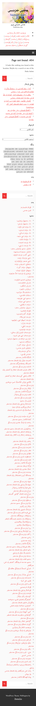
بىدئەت (14, 39)
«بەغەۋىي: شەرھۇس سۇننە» (23, 264)
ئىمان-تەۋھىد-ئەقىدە (19, 151)
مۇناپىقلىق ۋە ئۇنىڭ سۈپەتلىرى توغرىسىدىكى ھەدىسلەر (19, 632)
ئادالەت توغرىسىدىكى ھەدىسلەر (21, 367)
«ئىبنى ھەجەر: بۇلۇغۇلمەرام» (23, 261)
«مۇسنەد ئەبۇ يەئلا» (25, 317)
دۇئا (16, 42)
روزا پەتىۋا (18, 159)
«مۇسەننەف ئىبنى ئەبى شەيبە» (22, 336)
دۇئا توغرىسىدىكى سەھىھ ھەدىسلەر (20, 503)
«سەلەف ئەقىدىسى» (25, 295)
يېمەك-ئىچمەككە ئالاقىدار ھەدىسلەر (21, 677)
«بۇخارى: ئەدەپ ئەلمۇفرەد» (22, 280)
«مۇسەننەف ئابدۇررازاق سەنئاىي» (21, 332)
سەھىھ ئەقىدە (20, 164)
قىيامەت (7, 42)
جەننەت (26, 42)
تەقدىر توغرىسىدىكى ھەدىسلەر (22, 450)
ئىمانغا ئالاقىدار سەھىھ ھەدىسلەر (21, 419)
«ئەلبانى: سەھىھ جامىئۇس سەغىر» (21, 249)
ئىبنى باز (25, 151)
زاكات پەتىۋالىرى (30, 161)
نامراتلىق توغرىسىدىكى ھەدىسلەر (21, 640)
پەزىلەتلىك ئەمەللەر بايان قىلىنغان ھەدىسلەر (18, 432)
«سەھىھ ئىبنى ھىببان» (24, 301)
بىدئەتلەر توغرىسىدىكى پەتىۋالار (9, 151)
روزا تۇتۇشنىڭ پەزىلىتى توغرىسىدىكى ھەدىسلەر (17, 531)
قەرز (15, 167)
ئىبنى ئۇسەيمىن (30, 151)
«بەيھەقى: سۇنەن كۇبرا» (24, 267)
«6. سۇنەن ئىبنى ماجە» (24, 236)
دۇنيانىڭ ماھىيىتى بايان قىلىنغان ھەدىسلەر (19, 509)
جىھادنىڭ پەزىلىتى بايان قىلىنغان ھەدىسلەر (18, 485)
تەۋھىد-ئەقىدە (20, 36)
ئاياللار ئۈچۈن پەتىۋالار (9, 149)
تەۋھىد (32, 156)
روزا (22, 159)
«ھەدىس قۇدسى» (26, 354)
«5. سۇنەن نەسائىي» (25, 233)
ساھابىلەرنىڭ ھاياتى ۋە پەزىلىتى (22, 553)
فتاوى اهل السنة (26, 581)
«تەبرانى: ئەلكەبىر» (25, 286)
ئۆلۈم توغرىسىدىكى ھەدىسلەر (22, 398)
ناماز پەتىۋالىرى (27, 169)
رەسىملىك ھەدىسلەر (11, 45)
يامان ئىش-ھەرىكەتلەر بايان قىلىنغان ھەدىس (18, 671)
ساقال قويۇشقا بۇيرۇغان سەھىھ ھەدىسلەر (18, 547)
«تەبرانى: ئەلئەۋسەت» (24, 283)
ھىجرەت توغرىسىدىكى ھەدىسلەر (21, 658)
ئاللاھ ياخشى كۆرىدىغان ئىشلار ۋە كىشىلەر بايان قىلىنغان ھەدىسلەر (19, 377)
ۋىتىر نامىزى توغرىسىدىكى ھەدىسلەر (20, 661)
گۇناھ (7, 169)
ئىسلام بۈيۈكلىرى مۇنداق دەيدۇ (21, 407)
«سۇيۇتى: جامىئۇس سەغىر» (23, 308)
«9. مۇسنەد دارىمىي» (24, 245)
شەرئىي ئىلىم (14, 164)
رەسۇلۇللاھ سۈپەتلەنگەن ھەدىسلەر (21, 516)
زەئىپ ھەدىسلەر (26, 537)
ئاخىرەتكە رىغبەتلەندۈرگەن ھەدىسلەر (20, 363)
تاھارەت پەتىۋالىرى (20, 154)
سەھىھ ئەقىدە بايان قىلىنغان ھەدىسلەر (20, 559)
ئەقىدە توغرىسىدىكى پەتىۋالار (22, 394)
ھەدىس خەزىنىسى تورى (18, 25)
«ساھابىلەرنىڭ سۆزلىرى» (23, 292)
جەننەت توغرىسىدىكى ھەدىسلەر (21, 472)
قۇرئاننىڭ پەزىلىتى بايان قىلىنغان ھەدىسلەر (19, 590)
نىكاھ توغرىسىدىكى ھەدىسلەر (22, 649)
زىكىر (12, 42)
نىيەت (22, 169)
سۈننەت (7, 36)
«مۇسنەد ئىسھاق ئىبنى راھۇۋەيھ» (21, 320)
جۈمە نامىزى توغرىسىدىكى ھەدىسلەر (10, 156)
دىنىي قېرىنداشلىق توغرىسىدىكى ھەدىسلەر (19, 512)
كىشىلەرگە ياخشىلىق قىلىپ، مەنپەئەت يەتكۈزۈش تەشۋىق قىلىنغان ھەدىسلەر (21, 601)
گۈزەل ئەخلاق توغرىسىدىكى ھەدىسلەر (19, 624)
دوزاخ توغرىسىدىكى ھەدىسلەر (22, 491)
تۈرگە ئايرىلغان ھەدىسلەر (24, 466)
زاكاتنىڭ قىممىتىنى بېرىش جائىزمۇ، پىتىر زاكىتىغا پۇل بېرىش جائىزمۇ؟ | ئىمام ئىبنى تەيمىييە (20, 111)
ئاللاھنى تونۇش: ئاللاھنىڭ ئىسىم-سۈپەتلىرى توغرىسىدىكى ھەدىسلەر (20, 383)
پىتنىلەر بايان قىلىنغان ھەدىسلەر (22, 441)
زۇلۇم (21, 161)
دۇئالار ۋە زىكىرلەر (25, 506)
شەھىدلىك (9, 164)
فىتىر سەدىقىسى (24, 167)
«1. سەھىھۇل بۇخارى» (24, 221)
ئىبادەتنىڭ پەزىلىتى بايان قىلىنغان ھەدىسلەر (18, 404)
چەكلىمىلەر (11, 169)
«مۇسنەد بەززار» (26, 323)
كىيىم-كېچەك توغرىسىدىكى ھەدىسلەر (20, 612)
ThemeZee (18, 699)
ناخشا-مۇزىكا (6, 167)
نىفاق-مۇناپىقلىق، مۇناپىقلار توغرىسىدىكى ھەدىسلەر (20, 644)
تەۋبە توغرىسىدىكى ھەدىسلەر (22, 460)
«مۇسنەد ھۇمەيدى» (25, 329)
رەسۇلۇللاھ (26, 39)
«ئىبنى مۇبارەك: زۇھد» (24, 258)
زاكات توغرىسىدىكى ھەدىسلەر (22, 534)
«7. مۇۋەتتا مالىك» (25, 239)
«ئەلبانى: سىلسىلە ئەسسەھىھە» (22, 252)
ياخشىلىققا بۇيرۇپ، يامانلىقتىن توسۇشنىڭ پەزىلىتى (20, 666)
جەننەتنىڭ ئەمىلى (30, 159)
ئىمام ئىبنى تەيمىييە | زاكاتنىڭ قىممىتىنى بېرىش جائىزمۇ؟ (19, 118)
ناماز (32, 169)
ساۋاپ (13, 161)
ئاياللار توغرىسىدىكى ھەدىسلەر (22, 388)
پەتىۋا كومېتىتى (17, 169)
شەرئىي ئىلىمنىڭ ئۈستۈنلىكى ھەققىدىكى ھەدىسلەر (21, 570)
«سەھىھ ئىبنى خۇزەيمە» (24, 298)
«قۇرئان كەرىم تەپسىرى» (23, 149)
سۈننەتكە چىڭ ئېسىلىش (28, 164)
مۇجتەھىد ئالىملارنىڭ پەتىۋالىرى (16, 33)
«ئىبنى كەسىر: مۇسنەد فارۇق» (22, 255)
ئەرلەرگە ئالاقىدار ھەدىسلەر (23, 391)
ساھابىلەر (17, 161)
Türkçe (31, 149)
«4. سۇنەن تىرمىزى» (25, 230)
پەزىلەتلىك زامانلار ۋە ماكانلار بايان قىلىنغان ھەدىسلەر (19, 436)
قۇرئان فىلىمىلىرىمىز (26, 181)
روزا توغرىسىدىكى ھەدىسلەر (23, 528)
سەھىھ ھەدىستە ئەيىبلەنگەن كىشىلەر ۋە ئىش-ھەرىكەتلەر (18, 563)
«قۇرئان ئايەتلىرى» (25, 311)
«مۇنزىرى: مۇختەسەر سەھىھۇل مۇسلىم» (19, 339)
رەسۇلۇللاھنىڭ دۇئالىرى (24, 525)
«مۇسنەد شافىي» (26, 326)
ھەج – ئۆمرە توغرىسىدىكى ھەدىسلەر (20, 652)
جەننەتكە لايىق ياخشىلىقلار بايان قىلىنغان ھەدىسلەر (20, 476)
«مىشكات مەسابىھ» (25, 342)
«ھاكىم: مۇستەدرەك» (24, 351)
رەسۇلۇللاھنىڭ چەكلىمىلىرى (23, 522)
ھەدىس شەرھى (19, 172)
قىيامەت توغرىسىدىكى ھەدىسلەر (21, 593)
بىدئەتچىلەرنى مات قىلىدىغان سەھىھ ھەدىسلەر (17, 429)
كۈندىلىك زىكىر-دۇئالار (24, 596)
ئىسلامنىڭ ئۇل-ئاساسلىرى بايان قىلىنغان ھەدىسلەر (20, 411)
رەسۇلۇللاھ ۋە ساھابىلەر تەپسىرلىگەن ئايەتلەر (18, 519)
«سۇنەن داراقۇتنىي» (25, 304)
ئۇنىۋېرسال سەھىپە (25, 401)
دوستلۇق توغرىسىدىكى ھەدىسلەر (21, 500)
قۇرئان (13, 36)
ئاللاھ (27, 36)
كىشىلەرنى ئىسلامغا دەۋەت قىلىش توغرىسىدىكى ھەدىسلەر (22, 607)
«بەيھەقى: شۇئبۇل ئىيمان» (23, 270)
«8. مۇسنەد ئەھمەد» (24, 242)
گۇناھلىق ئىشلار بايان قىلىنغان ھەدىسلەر (19, 621)
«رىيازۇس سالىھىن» (25, 289)
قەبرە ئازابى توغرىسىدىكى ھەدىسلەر (20, 584)
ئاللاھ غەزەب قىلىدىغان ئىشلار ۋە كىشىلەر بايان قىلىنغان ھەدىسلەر (18, 371)
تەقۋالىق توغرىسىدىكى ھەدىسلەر (22, 453)
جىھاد (20, 156)
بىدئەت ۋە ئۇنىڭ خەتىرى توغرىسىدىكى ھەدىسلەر (21, 424)
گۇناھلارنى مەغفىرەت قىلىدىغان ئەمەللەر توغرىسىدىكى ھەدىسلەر (20, 616)
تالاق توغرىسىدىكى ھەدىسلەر (22, 444)
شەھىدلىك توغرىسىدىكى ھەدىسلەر (21, 578)
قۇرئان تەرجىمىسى (25, 587)
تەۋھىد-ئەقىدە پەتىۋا (25, 156)
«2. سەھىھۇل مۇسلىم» (24, 224)
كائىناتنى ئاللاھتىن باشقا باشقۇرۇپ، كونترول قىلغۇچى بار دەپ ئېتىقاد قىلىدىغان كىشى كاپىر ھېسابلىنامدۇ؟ (19, 104)
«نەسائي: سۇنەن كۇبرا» (24, 345)
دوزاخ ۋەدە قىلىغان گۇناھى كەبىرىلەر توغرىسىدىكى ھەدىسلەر (21, 495)
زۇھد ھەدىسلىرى (26, 540)
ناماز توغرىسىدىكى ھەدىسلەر (23, 637)
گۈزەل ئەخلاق (23, 45)
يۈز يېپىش (28, 674)
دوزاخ (21, 42)
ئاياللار (19, 39)
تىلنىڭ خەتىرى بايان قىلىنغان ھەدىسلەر (19, 469)
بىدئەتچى (31, 154)
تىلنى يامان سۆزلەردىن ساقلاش (10, 154)
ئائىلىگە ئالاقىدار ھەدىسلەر (23, 357)
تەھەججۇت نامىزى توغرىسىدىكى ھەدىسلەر (19, 457)
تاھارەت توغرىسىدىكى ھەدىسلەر (21, 447)
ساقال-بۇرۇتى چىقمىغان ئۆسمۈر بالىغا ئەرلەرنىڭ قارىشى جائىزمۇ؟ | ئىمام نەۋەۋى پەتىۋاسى (18, 96)
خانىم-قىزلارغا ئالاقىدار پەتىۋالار (21, 488)
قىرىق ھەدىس (27, 185)
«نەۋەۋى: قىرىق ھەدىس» (23, 348)
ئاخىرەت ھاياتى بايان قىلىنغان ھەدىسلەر (19, 360)
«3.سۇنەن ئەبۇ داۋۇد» (24, 227)
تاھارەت (27, 154)
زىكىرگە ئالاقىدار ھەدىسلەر (23, 544)
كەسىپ (11, 167)
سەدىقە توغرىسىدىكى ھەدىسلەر (22, 556)
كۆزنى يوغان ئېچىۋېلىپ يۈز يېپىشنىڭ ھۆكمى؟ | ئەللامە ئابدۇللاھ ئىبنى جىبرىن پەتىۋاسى (19, 90)
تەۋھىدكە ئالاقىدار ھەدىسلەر (22, 463)
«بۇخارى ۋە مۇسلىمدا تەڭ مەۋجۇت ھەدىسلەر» (21, 275)
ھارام (25, 172)
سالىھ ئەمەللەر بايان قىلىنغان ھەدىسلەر (20, 550)
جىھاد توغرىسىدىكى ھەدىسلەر (22, 481)
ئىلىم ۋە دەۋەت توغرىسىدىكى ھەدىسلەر (19, 416)
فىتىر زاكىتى (31, 167)
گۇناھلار (7, 39)
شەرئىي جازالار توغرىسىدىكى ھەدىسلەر (19, 575)
